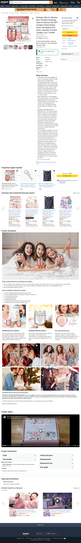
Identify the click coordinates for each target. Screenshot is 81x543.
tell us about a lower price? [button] (18, 470)
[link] (28, 175)
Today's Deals (64, 6)
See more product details (43, 159)
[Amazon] (4, 2)
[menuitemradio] (75, 445)
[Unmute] (78, 445)
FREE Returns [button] (40, 47)
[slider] (38, 445)
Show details (62, 183)
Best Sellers (33, 6)
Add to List (64, 59)
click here (8, 466)
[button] (2, 6)
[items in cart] (78, 2)
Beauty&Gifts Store (72, 40)
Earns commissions (23, 416)
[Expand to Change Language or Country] (44, 533)
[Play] (3, 445)
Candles (31, 13)
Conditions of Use (21, 538)
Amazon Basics (24, 6)
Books (70, 6)
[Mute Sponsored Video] (36, 507)
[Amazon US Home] (26, 534)
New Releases (40, 6)
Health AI (7, 6)
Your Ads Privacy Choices (57, 538)
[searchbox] (31, 2)
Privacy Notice (29, 538)
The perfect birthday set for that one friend (18, 418)
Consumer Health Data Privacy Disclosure (42, 538)
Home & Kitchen (4, 13)
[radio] (6, 47)
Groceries (48, 6)
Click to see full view (18, 43)
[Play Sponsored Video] (57, 501)
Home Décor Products (14, 13)
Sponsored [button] (3, 490)
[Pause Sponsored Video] (36, 504)
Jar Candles (36, 13)
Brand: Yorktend (40, 34)
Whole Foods (55, 6)
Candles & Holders (24, 13)
